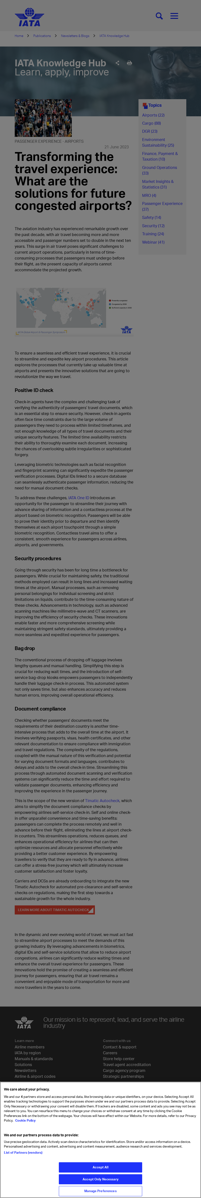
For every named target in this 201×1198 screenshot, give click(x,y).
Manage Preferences (100, 1191)
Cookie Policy (25, 1120)
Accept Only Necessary (100, 1179)
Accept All (100, 1167)
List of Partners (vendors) (23, 1152)
